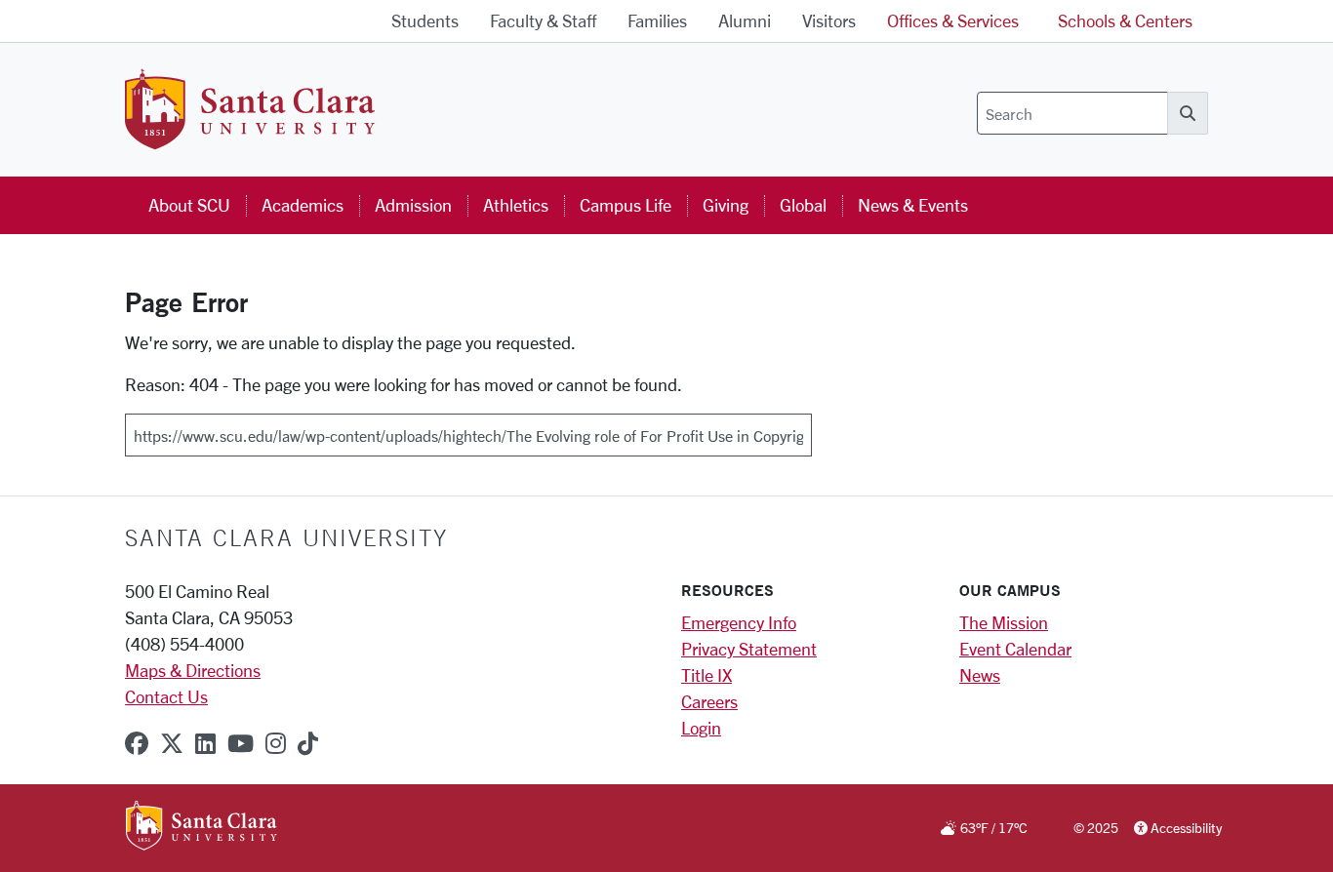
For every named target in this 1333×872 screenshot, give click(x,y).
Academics (302, 205)
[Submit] (824, 428)
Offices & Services (953, 20)
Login (701, 727)
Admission (413, 205)
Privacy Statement (749, 648)
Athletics (515, 205)
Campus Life (625, 205)
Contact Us (166, 696)
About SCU (189, 205)
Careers (709, 701)
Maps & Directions (193, 670)
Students (425, 20)
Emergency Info (738, 622)
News (979, 675)
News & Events (913, 205)
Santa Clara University (286, 537)
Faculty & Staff (543, 20)
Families (657, 20)
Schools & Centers (1125, 20)
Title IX (706, 675)
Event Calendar (1015, 648)
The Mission (1003, 622)
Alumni (744, 20)
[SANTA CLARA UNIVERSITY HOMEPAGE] (201, 827)
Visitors (829, 20)
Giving (725, 205)
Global (803, 205)
